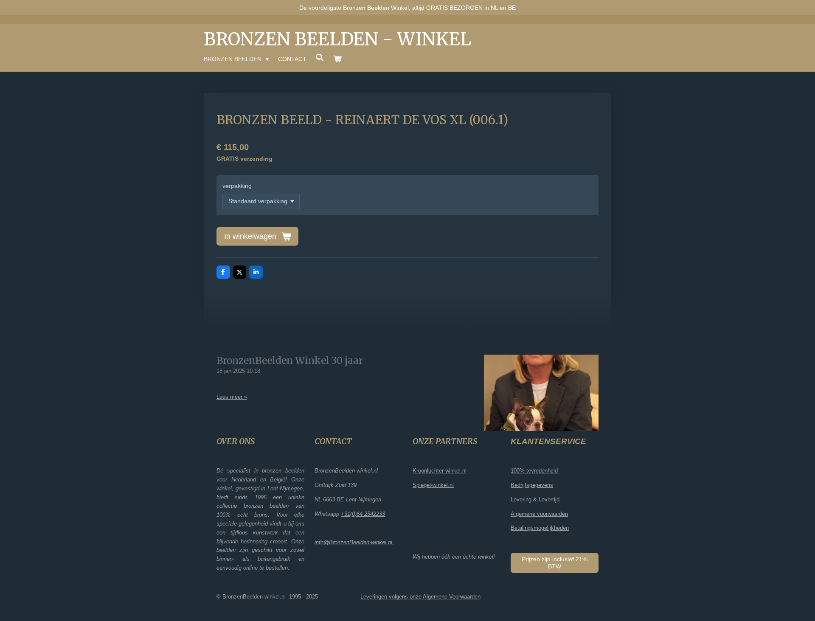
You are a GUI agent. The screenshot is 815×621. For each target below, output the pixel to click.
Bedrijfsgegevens (532, 485)
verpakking (237, 185)
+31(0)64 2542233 (363, 514)
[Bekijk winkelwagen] (337, 59)
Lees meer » (231, 397)
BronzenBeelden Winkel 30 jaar (289, 360)
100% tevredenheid (534, 470)
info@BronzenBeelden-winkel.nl (354, 542)
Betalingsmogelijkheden (540, 528)
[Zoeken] (320, 58)
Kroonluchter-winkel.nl (440, 470)
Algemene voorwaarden (539, 514)
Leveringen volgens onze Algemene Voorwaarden (420, 596)
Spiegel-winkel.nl (433, 485)
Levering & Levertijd (535, 499)
